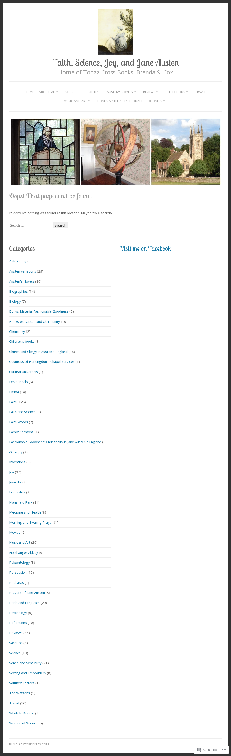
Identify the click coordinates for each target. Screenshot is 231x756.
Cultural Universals (23, 371)
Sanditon (16, 642)
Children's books (22, 341)
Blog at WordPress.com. (29, 744)
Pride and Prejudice (24, 602)
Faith (92, 92)
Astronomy (17, 261)
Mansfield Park (20, 502)
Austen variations (22, 271)
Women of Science (23, 723)
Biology (15, 301)
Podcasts (16, 582)
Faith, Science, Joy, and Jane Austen (115, 62)
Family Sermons (21, 432)
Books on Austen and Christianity (34, 321)
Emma (14, 391)
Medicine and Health (25, 512)
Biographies (18, 291)
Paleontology (19, 562)
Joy (11, 472)
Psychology (18, 612)
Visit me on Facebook (145, 248)
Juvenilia (15, 482)
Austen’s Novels (120, 92)
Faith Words (18, 422)
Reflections (175, 92)
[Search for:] (31, 225)
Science (71, 92)
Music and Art (75, 101)
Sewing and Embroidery (27, 672)
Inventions (17, 462)
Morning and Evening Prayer (31, 522)
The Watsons (19, 693)
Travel (200, 92)
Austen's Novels (21, 281)
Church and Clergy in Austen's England (38, 351)
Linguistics (17, 492)
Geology (15, 452)
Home (29, 92)
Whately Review (21, 713)
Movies (15, 532)
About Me (47, 92)
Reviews (149, 92)
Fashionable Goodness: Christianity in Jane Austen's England (55, 442)
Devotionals (18, 381)
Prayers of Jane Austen (27, 592)
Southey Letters (22, 683)
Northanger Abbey (23, 552)
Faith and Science (22, 411)
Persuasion (18, 572)
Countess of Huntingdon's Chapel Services (42, 361)
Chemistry (17, 331)
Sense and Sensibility (25, 663)
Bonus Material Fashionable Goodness (129, 101)
